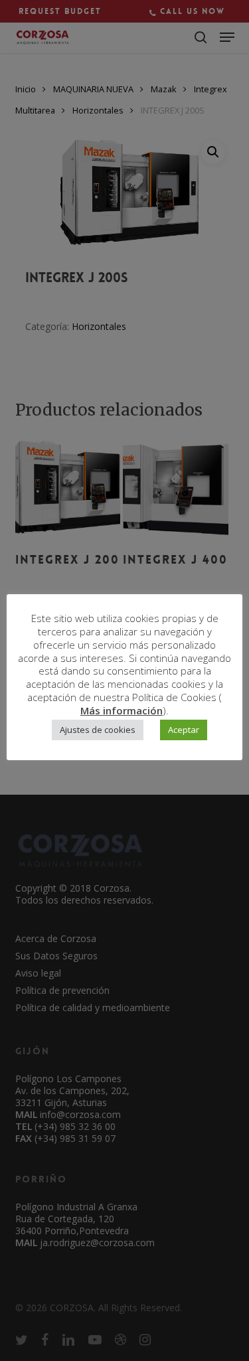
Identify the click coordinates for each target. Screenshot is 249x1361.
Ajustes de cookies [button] (97, 730)
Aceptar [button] (183, 730)
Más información (121, 710)
